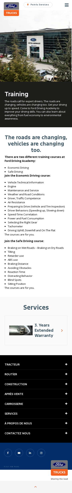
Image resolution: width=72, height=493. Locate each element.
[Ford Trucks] (11, 11)
